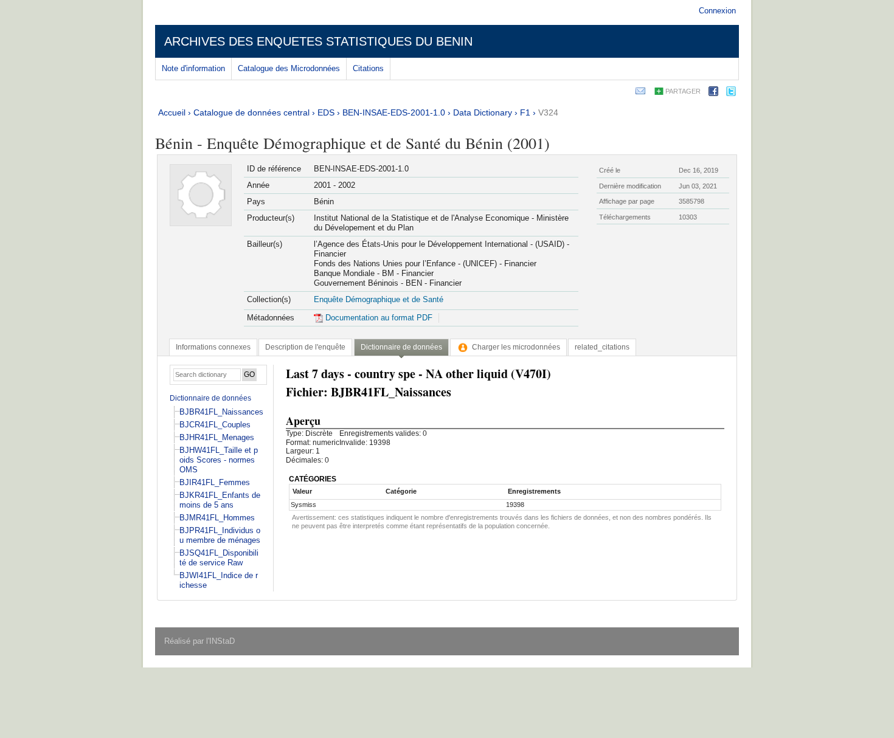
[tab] (213, 347)
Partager (683, 91)
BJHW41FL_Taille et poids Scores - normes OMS (218, 460)
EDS (325, 112)
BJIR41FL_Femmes (214, 482)
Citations (368, 68)
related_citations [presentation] (602, 347)
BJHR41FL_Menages (216, 437)
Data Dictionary (482, 112)
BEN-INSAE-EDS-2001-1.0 (393, 112)
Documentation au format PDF (377, 317)
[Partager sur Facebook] (713, 93)
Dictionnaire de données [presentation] (401, 347)
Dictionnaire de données (210, 398)
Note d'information (193, 68)
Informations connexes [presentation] (213, 347)
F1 (525, 112)
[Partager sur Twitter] (731, 93)
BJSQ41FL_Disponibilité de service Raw (218, 557)
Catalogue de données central (251, 112)
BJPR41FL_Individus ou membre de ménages (219, 535)
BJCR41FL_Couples (215, 424)
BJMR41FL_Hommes (217, 517)
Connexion (717, 10)
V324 (548, 112)
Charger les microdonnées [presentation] (516, 347)
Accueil (171, 112)
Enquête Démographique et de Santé (378, 299)
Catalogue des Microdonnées (289, 68)
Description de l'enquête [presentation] (305, 347)
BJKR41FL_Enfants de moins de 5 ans (219, 500)
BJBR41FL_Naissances (221, 411)
